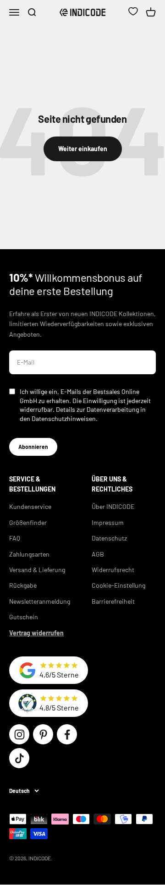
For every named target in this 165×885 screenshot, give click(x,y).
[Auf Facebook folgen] (67, 734)
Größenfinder (28, 522)
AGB (98, 554)
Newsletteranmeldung (39, 601)
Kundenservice (30, 506)
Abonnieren (33, 446)
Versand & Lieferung (37, 570)
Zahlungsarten (29, 554)
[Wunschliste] (132, 12)
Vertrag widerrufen (36, 633)
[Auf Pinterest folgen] (43, 734)
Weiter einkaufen (82, 149)
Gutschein (23, 617)
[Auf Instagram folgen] (19, 734)
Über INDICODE (113, 506)
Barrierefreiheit (113, 601)
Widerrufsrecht (113, 570)
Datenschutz (109, 538)
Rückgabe (23, 585)
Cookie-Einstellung (118, 585)
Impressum (108, 522)
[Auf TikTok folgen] (19, 758)
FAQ (14, 538)
